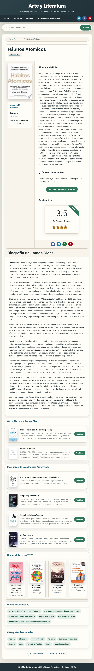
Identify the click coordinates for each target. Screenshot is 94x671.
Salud (48, 644)
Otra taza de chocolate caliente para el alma (39, 477)
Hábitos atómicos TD (28, 448)
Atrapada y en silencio (29, 496)
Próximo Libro (56, 653)
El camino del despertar (78, 586)
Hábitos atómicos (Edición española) (35, 430)
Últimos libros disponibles (48, 18)
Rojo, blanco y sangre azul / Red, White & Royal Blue (16, 589)
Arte (21, 644)
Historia (12, 644)
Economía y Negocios (68, 639)
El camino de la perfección (31, 515)
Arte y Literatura (47, 6)
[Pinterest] (90, 18)
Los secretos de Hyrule (57, 586)
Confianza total (26, 535)
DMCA (73, 667)
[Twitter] (79, 18)
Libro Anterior (38, 653)
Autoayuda (18, 39)
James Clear (14, 54)
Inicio (6, 18)
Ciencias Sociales (61, 644)
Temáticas (17, 18)
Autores (29, 18)
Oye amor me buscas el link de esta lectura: (62, 611)
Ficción (12, 639)
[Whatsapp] (64, 244)
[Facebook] (84, 18)
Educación (23, 639)
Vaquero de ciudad (46, 616)
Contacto (65, 667)
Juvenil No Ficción (34, 644)
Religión (51, 639)
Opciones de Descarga (62, 189)
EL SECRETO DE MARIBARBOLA (22, 616)
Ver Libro (79, 434)
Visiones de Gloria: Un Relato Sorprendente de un (29, 622)
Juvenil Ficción (37, 639)
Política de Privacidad (50, 667)
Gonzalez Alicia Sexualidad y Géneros (24, 611)
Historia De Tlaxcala (66, 616)
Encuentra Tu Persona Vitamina (36, 587)
